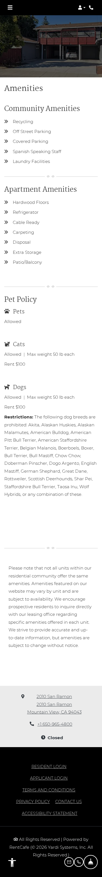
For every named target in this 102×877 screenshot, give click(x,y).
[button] (81, 7)
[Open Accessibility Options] (12, 864)
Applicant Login (49, 778)
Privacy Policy (33, 801)
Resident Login (49, 766)
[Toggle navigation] (10, 7)
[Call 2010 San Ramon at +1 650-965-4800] (91, 7)
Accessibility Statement (49, 813)
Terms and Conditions (48, 790)
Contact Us (68, 801)
